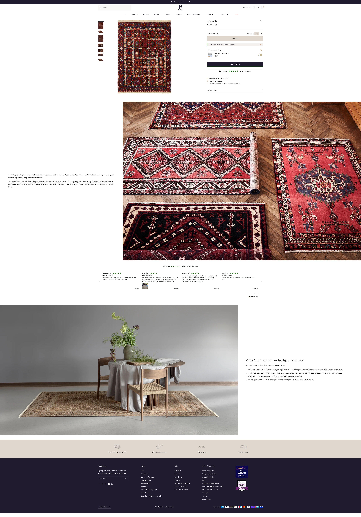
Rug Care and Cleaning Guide (212, 486)
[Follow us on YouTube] (109, 484)
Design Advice (223, 14)
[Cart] (262, 7)
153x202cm (235, 38)
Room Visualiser (208, 471)
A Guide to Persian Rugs (210, 483)
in (261, 33)
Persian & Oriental (193, 14)
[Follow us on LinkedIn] (112, 484)
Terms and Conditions (182, 483)
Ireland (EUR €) (103, 507)
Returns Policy (146, 480)
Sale (236, 14)
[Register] (125, 478)
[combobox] (116, 7)
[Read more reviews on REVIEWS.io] (253, 297)
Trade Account (246, 7)
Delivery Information (148, 477)
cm (257, 33)
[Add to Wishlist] (261, 21)
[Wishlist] (254, 7)
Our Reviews (206, 499)
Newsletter (178, 477)
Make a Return (146, 483)
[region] (180, 280)
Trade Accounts (146, 493)
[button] (235, 90)
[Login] (258, 7)
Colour (156, 14)
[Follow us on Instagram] (102, 484)
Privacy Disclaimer (181, 486)
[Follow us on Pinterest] (105, 484)
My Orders (144, 486)
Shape (178, 14)
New (124, 14)
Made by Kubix (170, 507)
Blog (203, 480)
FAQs (142, 471)
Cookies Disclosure (181, 489)
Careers (177, 480)
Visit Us (177, 474)
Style (167, 14)
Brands (133, 14)
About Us (178, 471)
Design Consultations (209, 474)
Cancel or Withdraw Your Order (151, 496)
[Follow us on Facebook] (99, 484)
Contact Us (145, 474)
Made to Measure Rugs (210, 489)
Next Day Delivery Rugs (149, 489)
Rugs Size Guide (207, 477)
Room (145, 14)
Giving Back (206, 493)
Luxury (209, 14)
